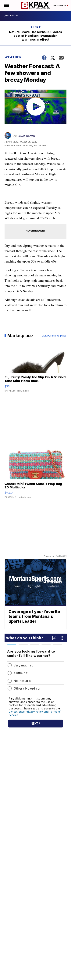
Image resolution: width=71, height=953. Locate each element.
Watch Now (60, 5)
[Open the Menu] (6, 5)
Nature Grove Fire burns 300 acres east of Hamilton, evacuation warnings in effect (35, 35)
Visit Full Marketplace (54, 335)
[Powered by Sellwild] (60, 556)
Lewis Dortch (26, 136)
